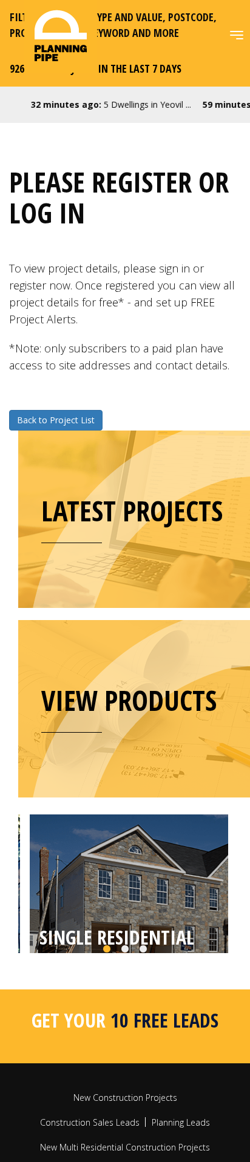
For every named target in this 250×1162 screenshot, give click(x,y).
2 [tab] (125, 995)
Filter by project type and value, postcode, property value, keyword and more (113, 25)
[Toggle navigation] (236, 35)
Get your (125, 1065)
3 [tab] (143, 995)
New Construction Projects (125, 1143)
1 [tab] (107, 995)
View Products (129, 700)
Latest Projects (132, 510)
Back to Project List (56, 420)
